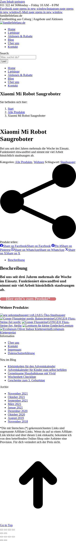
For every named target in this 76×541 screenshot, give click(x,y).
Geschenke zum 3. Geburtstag (26, 380)
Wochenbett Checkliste (22, 376)
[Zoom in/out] (13, 536)
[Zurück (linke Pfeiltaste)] (1, 533)
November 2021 (18, 393)
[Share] (5, 536)
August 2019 (16, 418)
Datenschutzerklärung (21, 353)
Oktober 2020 (16, 414)
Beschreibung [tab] (16, 260)
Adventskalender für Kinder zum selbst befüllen (37, 369)
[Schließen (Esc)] (13, 529)
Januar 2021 (15, 407)
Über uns (13, 342)
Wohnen (39, 162)
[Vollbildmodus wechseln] (5, 529)
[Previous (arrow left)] (1, 540)
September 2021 (18, 400)
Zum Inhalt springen (12, 1)
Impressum (14, 349)
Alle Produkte (23, 162)
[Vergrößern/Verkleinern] (1, 529)
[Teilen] (9, 529)
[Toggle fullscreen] (9, 536)
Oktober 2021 (16, 397)
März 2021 (14, 404)
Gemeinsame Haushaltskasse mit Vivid (32, 373)
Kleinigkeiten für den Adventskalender (31, 366)
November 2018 (18, 421)
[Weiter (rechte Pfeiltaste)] (5, 533)
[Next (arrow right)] (5, 540)
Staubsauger (67, 162)
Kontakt (13, 346)
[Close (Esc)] (1, 536)
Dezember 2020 (17, 411)
